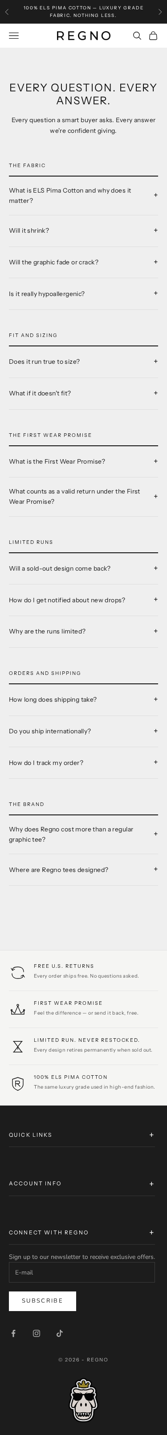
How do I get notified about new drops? (67, 600)
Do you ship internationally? (50, 731)
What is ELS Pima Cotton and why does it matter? (70, 195)
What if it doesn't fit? (40, 393)
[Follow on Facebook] (13, 1333)
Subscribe (42, 1301)
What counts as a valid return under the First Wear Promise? (74, 496)
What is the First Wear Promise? (57, 461)
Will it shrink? (29, 230)
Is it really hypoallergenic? (47, 294)
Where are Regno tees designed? (59, 870)
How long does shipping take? (53, 699)
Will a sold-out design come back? (60, 568)
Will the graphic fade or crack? (53, 262)
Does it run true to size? (44, 362)
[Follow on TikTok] (59, 1333)
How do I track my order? (46, 763)
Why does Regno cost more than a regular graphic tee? (71, 834)
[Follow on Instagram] (36, 1333)
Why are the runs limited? (47, 631)
